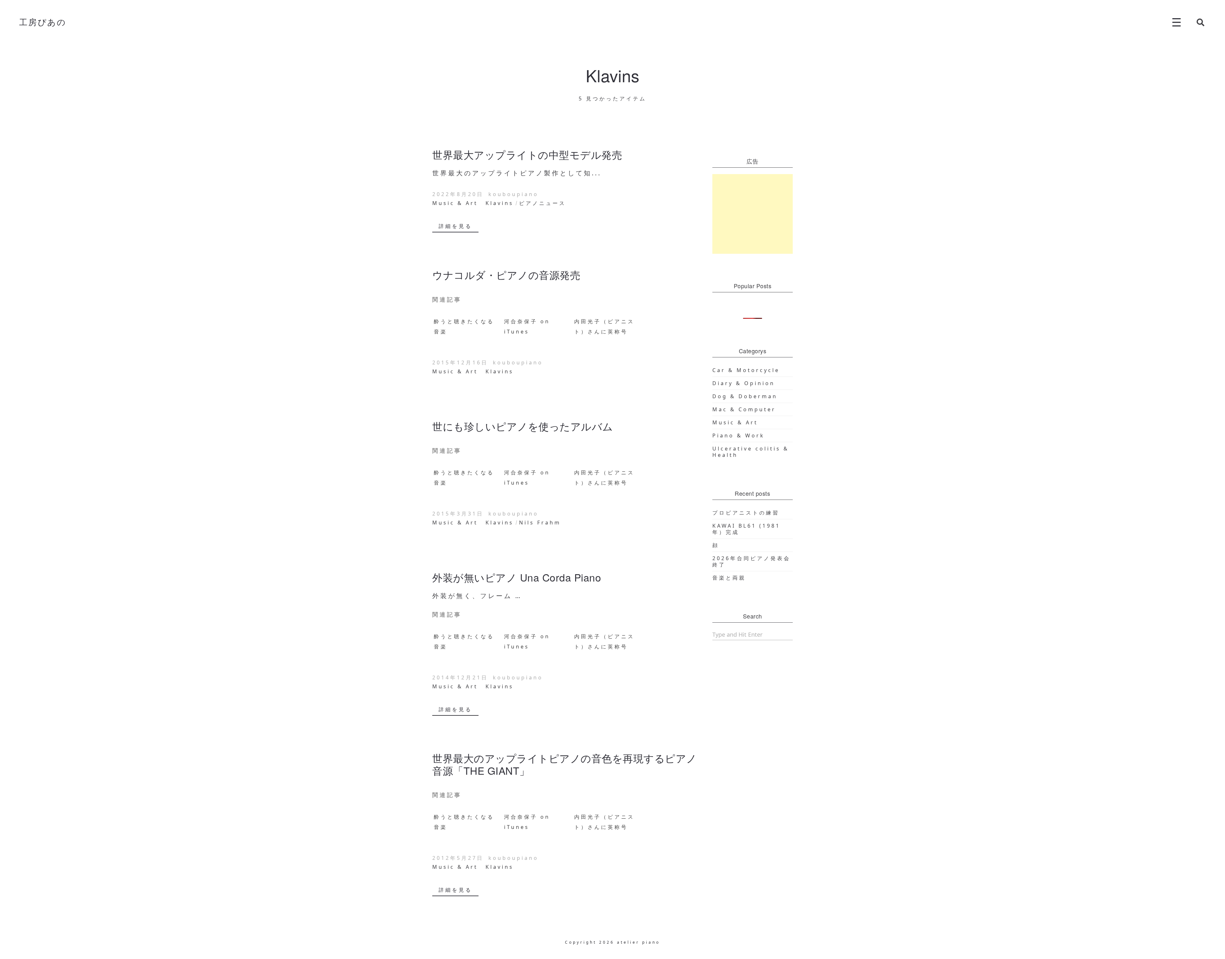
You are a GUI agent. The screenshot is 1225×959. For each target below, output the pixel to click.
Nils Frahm (540, 522)
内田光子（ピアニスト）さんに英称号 (604, 326)
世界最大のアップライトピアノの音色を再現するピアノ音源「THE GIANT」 (564, 763)
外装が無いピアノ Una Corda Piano (516, 577)
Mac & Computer (744, 409)
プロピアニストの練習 (745, 512)
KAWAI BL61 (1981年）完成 (746, 529)
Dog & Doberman (744, 396)
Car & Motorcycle (746, 370)
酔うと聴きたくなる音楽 (464, 326)
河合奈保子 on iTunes (527, 326)
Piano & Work (738, 435)
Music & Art (455, 203)
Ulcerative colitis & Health (750, 451)
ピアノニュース (542, 203)
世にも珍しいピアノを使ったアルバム (522, 426)
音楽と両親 (729, 578)
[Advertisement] (752, 214)
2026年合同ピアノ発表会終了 (751, 561)
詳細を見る (455, 226)
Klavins (500, 203)
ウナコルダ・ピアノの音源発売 (506, 274)
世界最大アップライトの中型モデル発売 (527, 154)
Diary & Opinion (743, 383)
